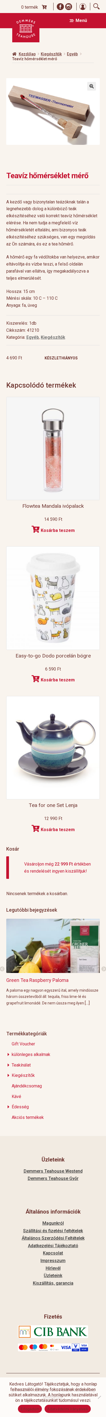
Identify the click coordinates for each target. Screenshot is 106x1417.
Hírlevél (53, 1268)
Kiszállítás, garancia (53, 1283)
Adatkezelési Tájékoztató (53, 1245)
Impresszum (53, 1260)
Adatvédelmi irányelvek (67, 1409)
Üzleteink (53, 1275)
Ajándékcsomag (27, 1086)
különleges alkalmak (31, 1054)
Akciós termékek (28, 1117)
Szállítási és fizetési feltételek (53, 1230)
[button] (91, 86)
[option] (53, 962)
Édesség (20, 1106)
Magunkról (53, 1223)
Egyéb (72, 54)
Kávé (16, 1096)
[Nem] (99, 1397)
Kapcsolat (53, 1253)
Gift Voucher (23, 1043)
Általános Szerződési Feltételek (53, 1238)
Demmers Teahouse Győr (53, 1178)
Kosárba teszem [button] (58, 530)
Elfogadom (30, 1409)
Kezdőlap (27, 54)
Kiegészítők (51, 54)
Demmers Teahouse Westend (53, 1171)
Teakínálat (21, 1065)
